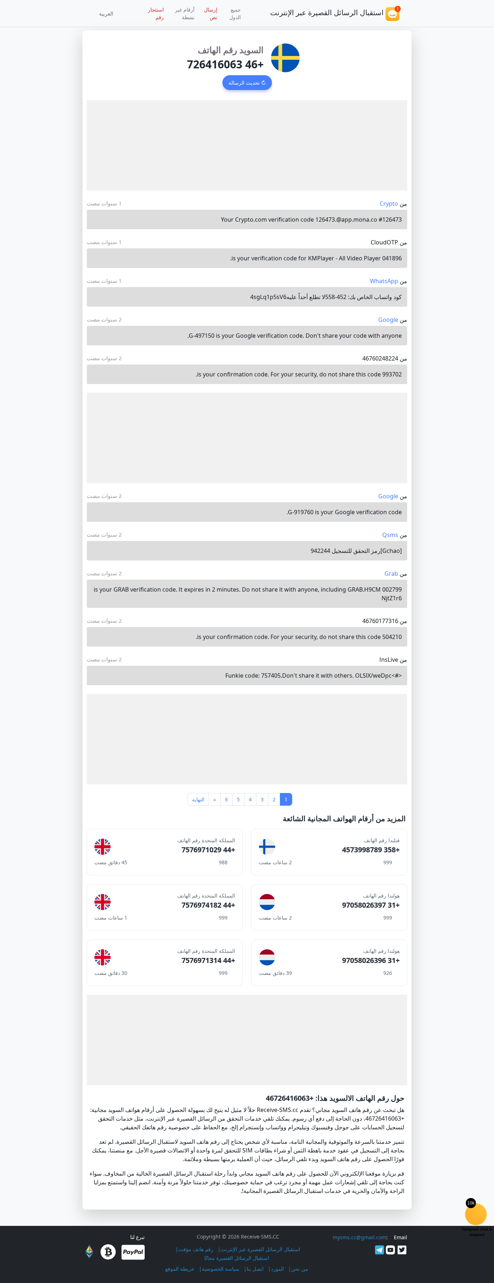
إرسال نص (210, 13)
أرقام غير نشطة (185, 13)
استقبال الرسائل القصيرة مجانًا (236, 1257)
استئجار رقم (156, 13)
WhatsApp (384, 281)
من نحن (299, 1268)
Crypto (389, 204)
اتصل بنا (255, 1268)
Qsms (390, 535)
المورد (277, 1268)
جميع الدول (235, 13)
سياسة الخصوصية (220, 1268)
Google (388, 320)
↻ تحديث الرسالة (247, 82)
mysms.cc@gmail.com (359, 1237)
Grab (391, 573)
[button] (108, 13)
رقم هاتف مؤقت (195, 1249)
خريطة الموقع (180, 1268)
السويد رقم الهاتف (231, 50)
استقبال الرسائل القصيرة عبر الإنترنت (260, 1249)
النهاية (198, 799)
